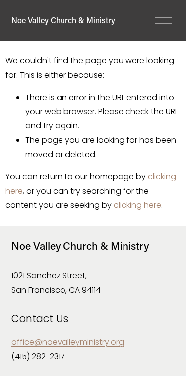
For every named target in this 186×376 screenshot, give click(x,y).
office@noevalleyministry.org (67, 342)
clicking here (137, 205)
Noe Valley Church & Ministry (63, 20)
